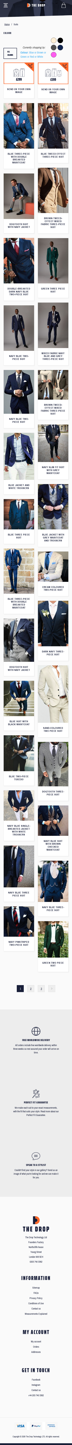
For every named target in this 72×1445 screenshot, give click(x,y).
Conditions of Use (36, 1303)
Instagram (36, 1385)
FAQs (36, 1293)
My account (36, 1341)
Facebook (36, 1379)
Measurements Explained (36, 1314)
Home (7, 24)
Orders (36, 1347)
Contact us (36, 1308)
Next (51, 988)
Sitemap (36, 1287)
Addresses (36, 1352)
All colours (10, 53)
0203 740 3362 (36, 1262)
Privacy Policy (36, 1298)
